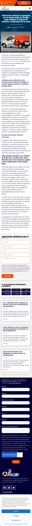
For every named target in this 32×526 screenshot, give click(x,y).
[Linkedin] (9, 488)
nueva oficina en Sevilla (11, 61)
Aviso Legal (25, 523)
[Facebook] (4, 488)
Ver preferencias (16, 520)
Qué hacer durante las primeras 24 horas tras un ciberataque (14, 353)
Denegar (16, 516)
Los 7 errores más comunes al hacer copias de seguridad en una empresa (15, 304)
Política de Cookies (8, 523)
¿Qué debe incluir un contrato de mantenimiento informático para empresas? (16, 329)
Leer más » (5, 319)
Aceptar (16, 511)
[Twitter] (13, 488)
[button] (29, 8)
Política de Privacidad (17, 523)
